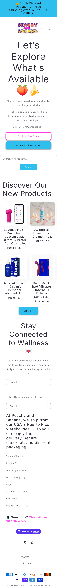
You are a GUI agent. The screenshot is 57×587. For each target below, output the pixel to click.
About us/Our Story (16, 491)
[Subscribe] (47, 382)
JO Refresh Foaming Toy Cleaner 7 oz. (42, 233)
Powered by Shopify (41, 585)
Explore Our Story (28, 136)
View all (28, 310)
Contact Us (12, 498)
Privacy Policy (13, 463)
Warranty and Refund (17, 470)
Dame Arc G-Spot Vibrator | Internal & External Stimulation (42, 289)
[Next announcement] (51, 8)
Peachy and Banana (23, 585)
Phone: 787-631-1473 (17, 505)
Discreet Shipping (15, 477)
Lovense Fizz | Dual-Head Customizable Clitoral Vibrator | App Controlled (15, 236)
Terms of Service (15, 456)
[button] (6, 28)
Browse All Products (28, 145)
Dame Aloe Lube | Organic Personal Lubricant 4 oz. (15, 288)
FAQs (8, 484)
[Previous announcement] (5, 8)
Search (28, 167)
